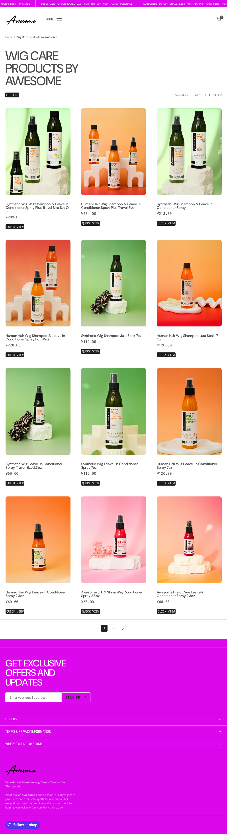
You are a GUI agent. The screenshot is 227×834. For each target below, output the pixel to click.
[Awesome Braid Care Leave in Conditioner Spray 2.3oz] (189, 600)
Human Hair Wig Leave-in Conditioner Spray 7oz (187, 466)
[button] (53, 19)
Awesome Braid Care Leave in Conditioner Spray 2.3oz (180, 594)
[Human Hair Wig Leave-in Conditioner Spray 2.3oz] (38, 600)
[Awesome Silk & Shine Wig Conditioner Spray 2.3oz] (113, 600)
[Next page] (122, 628)
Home (9, 37)
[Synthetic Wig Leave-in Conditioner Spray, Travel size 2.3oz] (38, 472)
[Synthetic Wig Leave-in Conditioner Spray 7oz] (113, 472)
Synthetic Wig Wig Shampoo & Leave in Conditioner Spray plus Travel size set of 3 (38, 207)
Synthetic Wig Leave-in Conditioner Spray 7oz (109, 466)
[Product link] (38, 151)
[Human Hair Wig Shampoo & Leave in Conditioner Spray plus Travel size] (113, 212)
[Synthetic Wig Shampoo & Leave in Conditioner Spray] (189, 212)
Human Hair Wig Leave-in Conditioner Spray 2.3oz (36, 594)
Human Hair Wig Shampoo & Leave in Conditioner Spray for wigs (35, 337)
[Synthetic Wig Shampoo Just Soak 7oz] (113, 342)
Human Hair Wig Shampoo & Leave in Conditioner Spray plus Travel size (110, 206)
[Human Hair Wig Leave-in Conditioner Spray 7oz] (189, 472)
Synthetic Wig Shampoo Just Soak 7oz (111, 335)
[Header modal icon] (59, 19)
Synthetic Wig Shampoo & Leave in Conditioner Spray (184, 206)
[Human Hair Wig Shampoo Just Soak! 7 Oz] (189, 344)
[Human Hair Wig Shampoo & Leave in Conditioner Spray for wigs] (38, 344)
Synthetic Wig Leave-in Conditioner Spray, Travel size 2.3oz (34, 466)
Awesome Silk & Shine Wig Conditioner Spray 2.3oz (111, 594)
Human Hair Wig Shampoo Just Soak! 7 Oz (187, 337)
